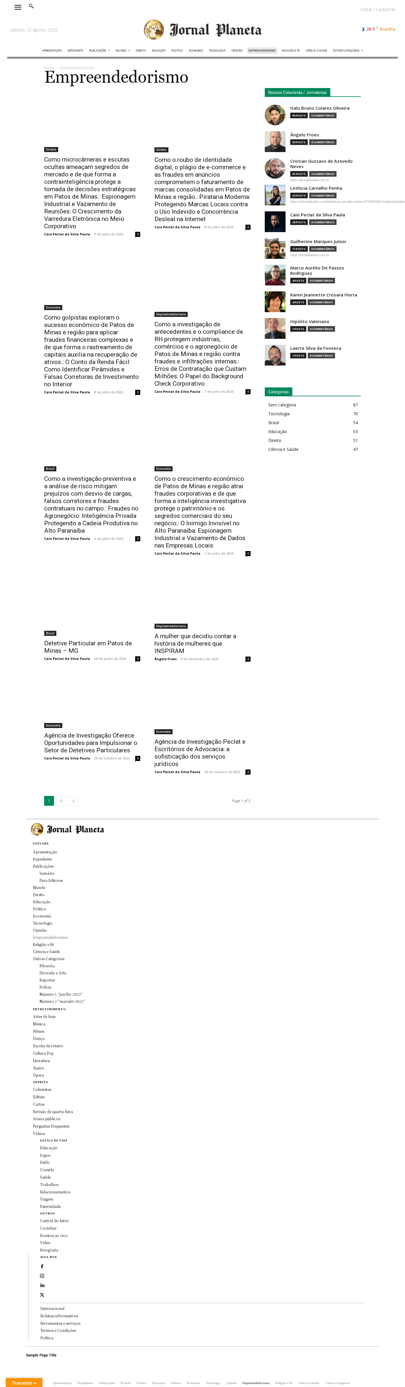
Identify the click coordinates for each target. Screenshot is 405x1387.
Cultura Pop (43, 1053)
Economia (53, 307)
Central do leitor (54, 1220)
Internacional (52, 1308)
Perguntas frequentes (51, 1126)
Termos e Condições (58, 1330)
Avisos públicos (46, 1118)
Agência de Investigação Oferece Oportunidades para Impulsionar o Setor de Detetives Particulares (90, 743)
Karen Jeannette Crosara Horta (323, 295)
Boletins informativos (59, 1315)
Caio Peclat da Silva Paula (67, 234)
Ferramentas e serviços (60, 1323)
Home (49, 67)
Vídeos (39, 1133)
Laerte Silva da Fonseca (315, 348)
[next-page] (73, 801)
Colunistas (42, 1089)
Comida (47, 1169)
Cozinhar (48, 1227)
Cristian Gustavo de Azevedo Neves (321, 163)
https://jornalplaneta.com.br (309, 180)
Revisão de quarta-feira (53, 1111)
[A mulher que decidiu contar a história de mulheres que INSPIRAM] (202, 599)
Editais (38, 1096)
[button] (31, 6)
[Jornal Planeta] (202, 30)
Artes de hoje (44, 1016)
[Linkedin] (42, 1285)
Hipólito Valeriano (309, 321)
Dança (38, 1038)
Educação (49, 1147)
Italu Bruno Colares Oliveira (320, 108)
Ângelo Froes (165, 659)
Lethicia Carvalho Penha (316, 188)
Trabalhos (49, 1184)
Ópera (38, 1075)
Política (46, 1337)
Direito (51, 149)
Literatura (41, 1060)
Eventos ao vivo (54, 1235)
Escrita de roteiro (48, 1045)
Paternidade (50, 1206)
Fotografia (49, 1249)
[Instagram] (42, 1276)
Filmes (38, 1031)
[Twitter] (42, 1295)
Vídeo (45, 1242)
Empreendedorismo (171, 314)
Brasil (50, 469)
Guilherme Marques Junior (318, 241)
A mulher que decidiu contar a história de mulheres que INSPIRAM (195, 644)
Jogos (45, 1155)
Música (39, 1023)
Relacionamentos (55, 1191)
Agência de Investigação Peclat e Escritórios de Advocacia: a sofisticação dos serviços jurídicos (199, 752)
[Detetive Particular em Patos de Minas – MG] (92, 602)
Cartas (38, 1104)
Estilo (45, 1162)
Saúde (45, 1176)
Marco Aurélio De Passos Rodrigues (317, 270)
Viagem (46, 1198)
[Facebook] (42, 1266)
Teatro (38, 1067)
